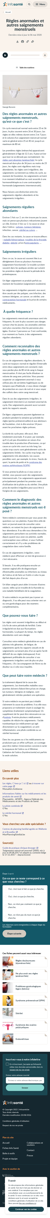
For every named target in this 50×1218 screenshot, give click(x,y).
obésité (14, 242)
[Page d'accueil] (13, 4)
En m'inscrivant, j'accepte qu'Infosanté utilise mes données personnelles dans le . (26, 1067)
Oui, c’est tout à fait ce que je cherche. (26, 888)
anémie (7, 717)
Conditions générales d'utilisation (16, 1121)
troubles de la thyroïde (35, 239)
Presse (30, 1155)
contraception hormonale (14, 299)
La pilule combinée (11, 805)
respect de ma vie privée (19, 1069)
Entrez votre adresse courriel (17, 1075)
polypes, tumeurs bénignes (28, 226)
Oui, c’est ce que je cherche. (21, 896)
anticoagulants (32, 242)
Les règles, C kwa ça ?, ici (14, 783)
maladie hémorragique (14, 239)
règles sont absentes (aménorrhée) (18, 160)
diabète (6, 242)
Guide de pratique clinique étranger (19, 847)
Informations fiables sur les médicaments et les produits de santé (24, 795)
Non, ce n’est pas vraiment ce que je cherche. (24, 906)
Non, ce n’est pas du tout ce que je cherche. (24, 916)
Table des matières (26, 67)
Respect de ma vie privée (13, 1125)
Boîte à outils (9, 1153)
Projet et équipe (10, 1158)
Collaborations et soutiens (35, 1143)
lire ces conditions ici (27, 1203)
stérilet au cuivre (27, 230)
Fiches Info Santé (11, 1148)
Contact (30, 1150)
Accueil (6, 1142)
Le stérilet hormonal (12, 813)
